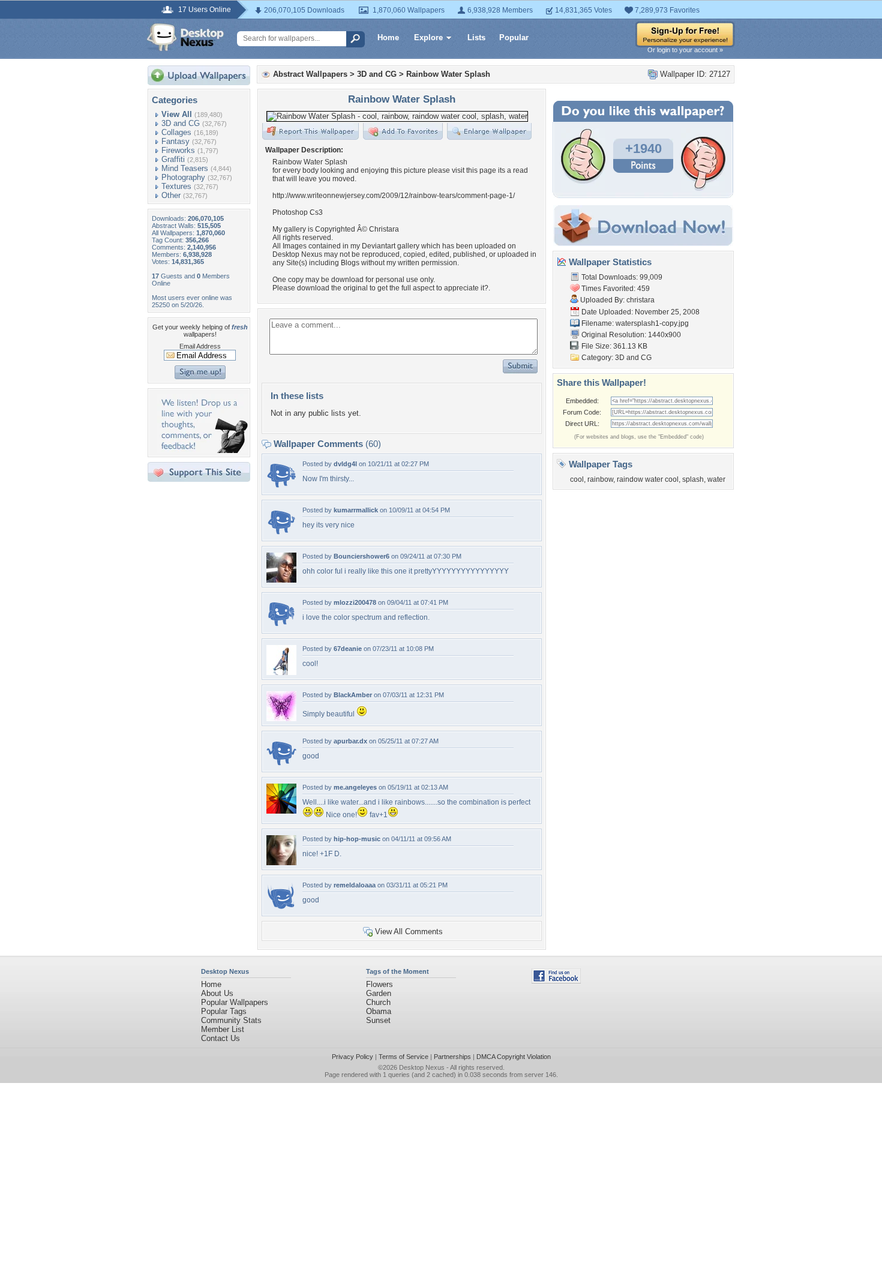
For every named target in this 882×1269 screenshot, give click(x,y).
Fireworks (178, 150)
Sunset (378, 1020)
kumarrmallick (356, 510)
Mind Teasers (184, 168)
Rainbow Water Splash (448, 74)
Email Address (200, 346)
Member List (222, 1029)
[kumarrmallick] (281, 533)
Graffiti (173, 159)
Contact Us (220, 1038)
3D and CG (180, 123)
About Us (217, 993)
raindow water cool (648, 479)
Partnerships (452, 1056)
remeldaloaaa (355, 885)
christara (640, 300)
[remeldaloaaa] (281, 908)
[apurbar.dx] (281, 764)
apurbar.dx (350, 741)
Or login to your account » (685, 49)
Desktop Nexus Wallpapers (185, 37)
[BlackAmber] (281, 718)
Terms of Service (403, 1056)
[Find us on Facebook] (556, 980)
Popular (514, 37)
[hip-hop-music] (281, 862)
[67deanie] (281, 672)
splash (693, 479)
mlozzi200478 (355, 602)
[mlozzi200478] (281, 626)
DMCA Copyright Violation (513, 1056)
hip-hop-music (357, 838)
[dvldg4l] (281, 487)
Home (388, 37)
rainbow (600, 479)
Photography (183, 177)
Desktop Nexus (422, 1067)
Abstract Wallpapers (310, 74)
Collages (176, 132)
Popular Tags (224, 1011)
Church (378, 1002)
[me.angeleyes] (281, 810)
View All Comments (409, 931)
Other (171, 195)
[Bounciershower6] (281, 579)
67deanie (348, 648)
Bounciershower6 (361, 556)
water (716, 479)
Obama (378, 1011)
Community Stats (231, 1020)
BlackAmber (353, 694)
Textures (176, 186)
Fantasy (175, 141)
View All (176, 114)
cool (577, 479)
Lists (476, 37)
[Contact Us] (202, 450)
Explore (428, 37)
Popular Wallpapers (234, 1002)
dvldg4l (345, 463)
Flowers (379, 984)
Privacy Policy (352, 1056)
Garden (378, 993)
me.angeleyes (355, 787)
